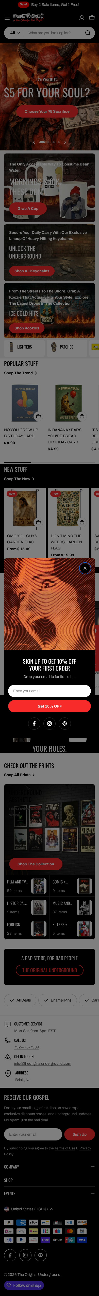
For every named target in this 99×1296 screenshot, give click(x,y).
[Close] (85, 568)
